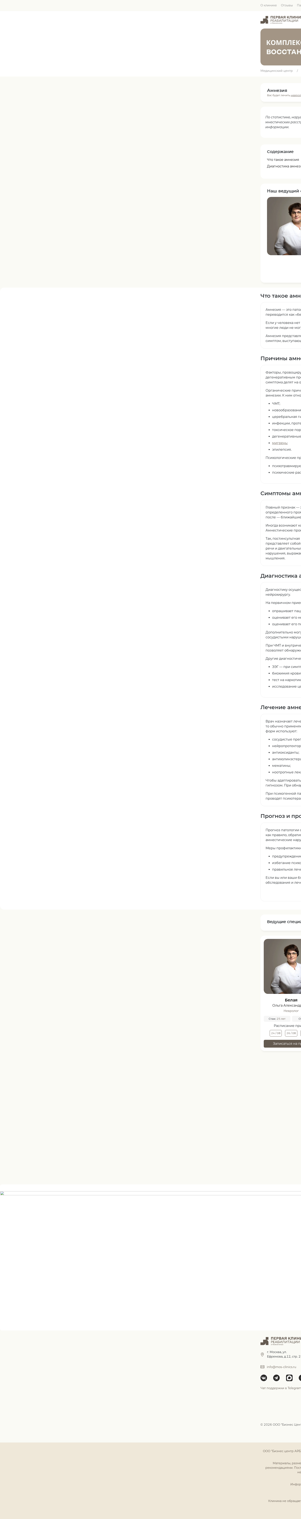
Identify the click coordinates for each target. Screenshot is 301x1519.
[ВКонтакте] (265, 1378)
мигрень (279, 443)
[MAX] (290, 1378)
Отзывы (287, 5)
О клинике (268, 5)
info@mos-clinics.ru (281, 1367)
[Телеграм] (278, 1378)
